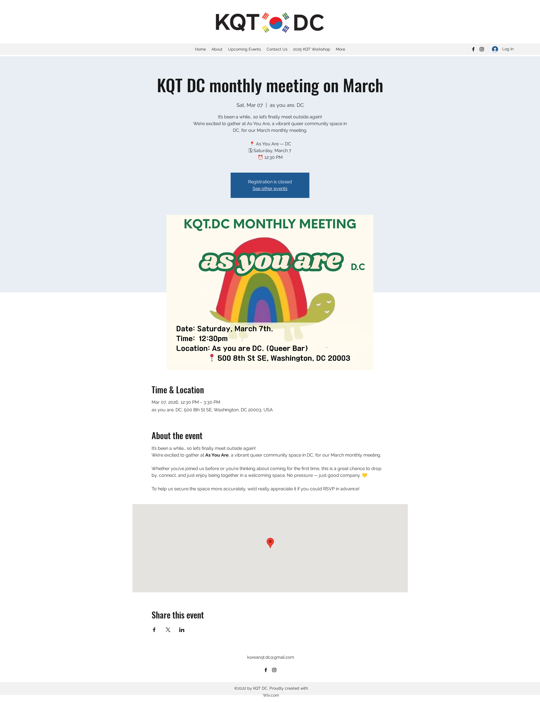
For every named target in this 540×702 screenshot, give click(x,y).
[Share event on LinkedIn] (181, 629)
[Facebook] (473, 49)
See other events (270, 188)
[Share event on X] (168, 629)
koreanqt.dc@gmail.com (270, 657)
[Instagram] (482, 49)
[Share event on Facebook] (154, 629)
